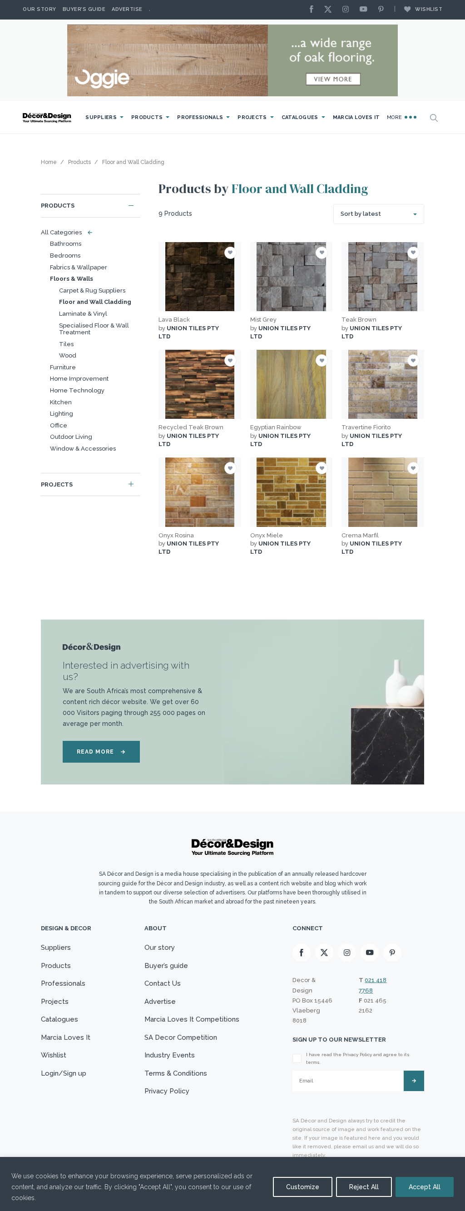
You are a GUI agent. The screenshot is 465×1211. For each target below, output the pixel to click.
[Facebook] (314, 10)
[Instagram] (347, 10)
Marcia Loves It (356, 117)
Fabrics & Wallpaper (78, 267)
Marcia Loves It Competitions (191, 1019)
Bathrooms (65, 243)
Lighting (61, 413)
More (395, 117)
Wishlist (428, 9)
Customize (302, 1187)
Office (58, 425)
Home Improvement (79, 378)
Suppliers (101, 117)
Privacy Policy (166, 1091)
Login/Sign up (63, 1073)
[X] (330, 10)
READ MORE (101, 752)
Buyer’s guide (166, 966)
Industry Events (169, 1055)
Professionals (200, 117)
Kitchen (61, 402)
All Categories (65, 232)
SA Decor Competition (180, 1037)
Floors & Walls (71, 278)
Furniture (63, 367)
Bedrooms (65, 255)
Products (147, 117)
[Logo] (48, 118)
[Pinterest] (383, 10)
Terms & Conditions (175, 1073)
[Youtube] (365, 10)
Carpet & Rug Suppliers (92, 290)
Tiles (66, 344)
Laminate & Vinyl (83, 313)
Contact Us (162, 983)
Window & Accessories (83, 448)
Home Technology (77, 390)
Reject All (364, 1187)
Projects (252, 117)
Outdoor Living (71, 436)
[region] (232, 1184)
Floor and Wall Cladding (95, 301)
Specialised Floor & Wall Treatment (94, 329)
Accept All (424, 1187)
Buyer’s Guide (84, 9)
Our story (39, 9)
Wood (67, 355)
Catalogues (300, 117)
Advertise (127, 9)
